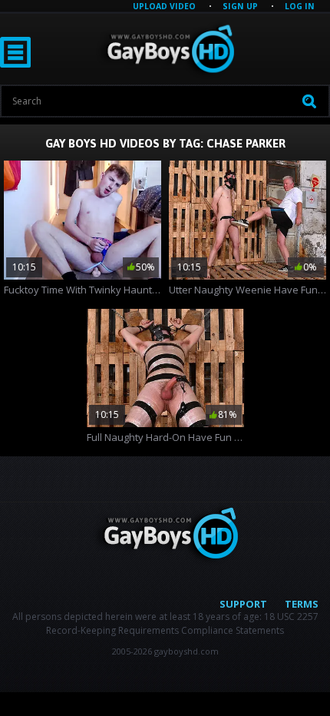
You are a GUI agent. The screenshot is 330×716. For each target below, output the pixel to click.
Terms (301, 604)
